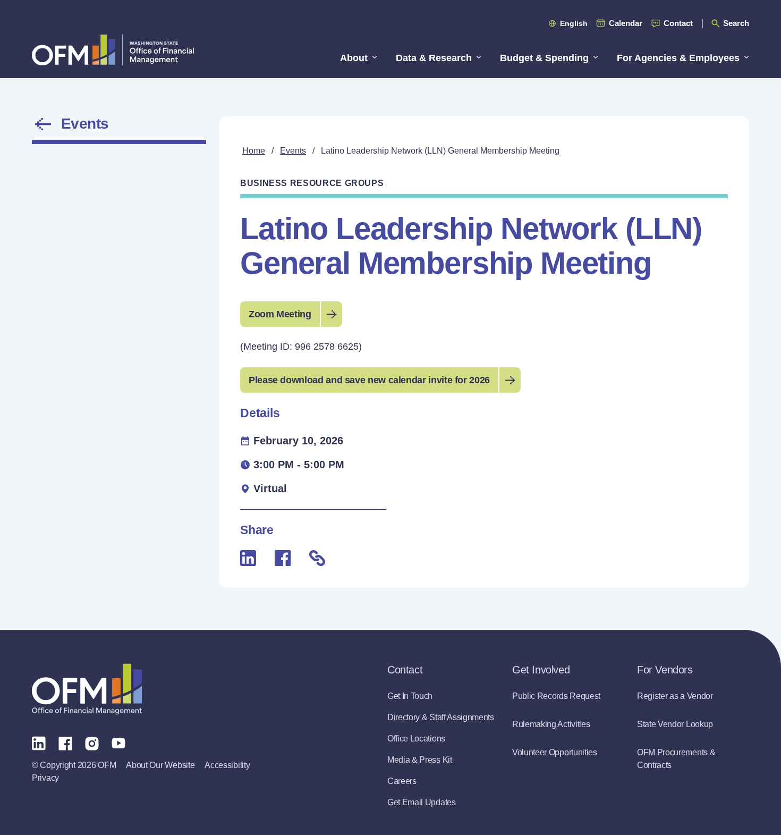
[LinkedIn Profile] (39, 742)
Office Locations (416, 738)
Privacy (45, 777)
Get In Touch (409, 696)
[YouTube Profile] (118, 742)
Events (85, 123)
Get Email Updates (421, 802)
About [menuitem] (354, 58)
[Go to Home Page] (113, 49)
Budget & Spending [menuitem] (544, 58)
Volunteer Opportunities (554, 752)
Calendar (625, 23)
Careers (402, 781)
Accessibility (227, 765)
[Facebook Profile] (65, 742)
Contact (678, 23)
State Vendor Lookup (675, 724)
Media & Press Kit (419, 759)
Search (736, 23)
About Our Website (160, 765)
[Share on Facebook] (283, 558)
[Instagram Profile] (92, 742)
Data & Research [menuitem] (434, 58)
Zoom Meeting (280, 314)
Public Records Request (556, 696)
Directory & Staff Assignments (440, 717)
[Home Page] (87, 689)
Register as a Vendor (675, 696)
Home (253, 150)
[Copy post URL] (317, 558)
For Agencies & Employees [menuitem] (678, 58)
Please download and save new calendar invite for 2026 (369, 380)
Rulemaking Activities (551, 724)
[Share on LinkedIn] (248, 558)
